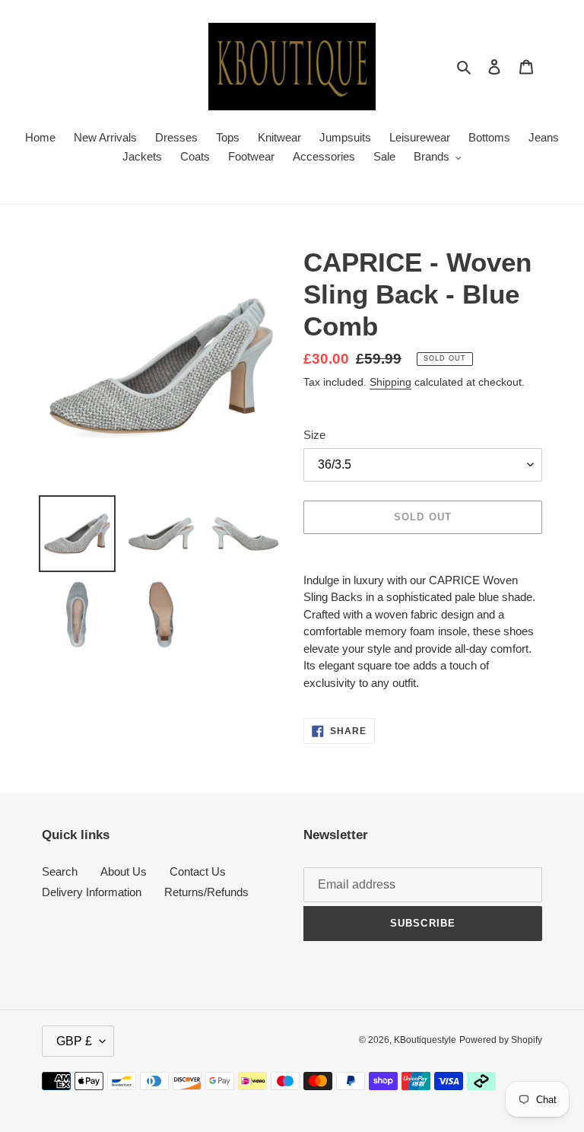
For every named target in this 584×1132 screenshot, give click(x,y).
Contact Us (198, 871)
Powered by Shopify (500, 1040)
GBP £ (74, 1041)
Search (60, 871)
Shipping (390, 382)
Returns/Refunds (206, 892)
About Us (123, 871)
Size (314, 434)
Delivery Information (91, 892)
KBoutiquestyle (425, 1040)
